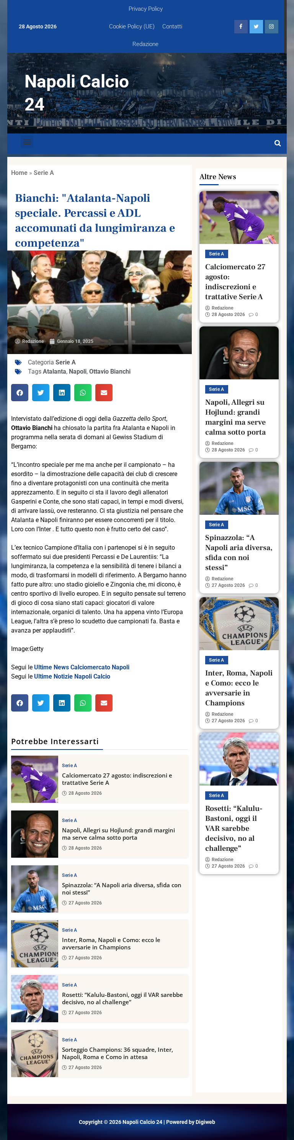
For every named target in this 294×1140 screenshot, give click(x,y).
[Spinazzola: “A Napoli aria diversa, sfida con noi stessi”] (34, 889)
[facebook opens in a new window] (241, 26)
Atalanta (54, 371)
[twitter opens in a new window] (256, 26)
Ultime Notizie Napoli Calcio (72, 676)
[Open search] (277, 143)
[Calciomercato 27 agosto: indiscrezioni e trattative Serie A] (34, 779)
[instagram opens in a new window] (271, 26)
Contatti (172, 26)
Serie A (44, 172)
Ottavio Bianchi (110, 371)
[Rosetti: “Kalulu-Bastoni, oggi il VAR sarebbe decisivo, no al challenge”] (34, 998)
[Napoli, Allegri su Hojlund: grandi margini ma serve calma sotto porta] (34, 834)
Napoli (78, 371)
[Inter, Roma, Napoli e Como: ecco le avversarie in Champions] (34, 943)
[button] (27, 141)
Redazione (145, 44)
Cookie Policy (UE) (132, 26)
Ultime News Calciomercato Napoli (81, 667)
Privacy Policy (146, 8)
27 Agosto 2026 (85, 903)
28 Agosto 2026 (85, 793)
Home (19, 172)
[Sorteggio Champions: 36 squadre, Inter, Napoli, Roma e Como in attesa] (34, 1053)
